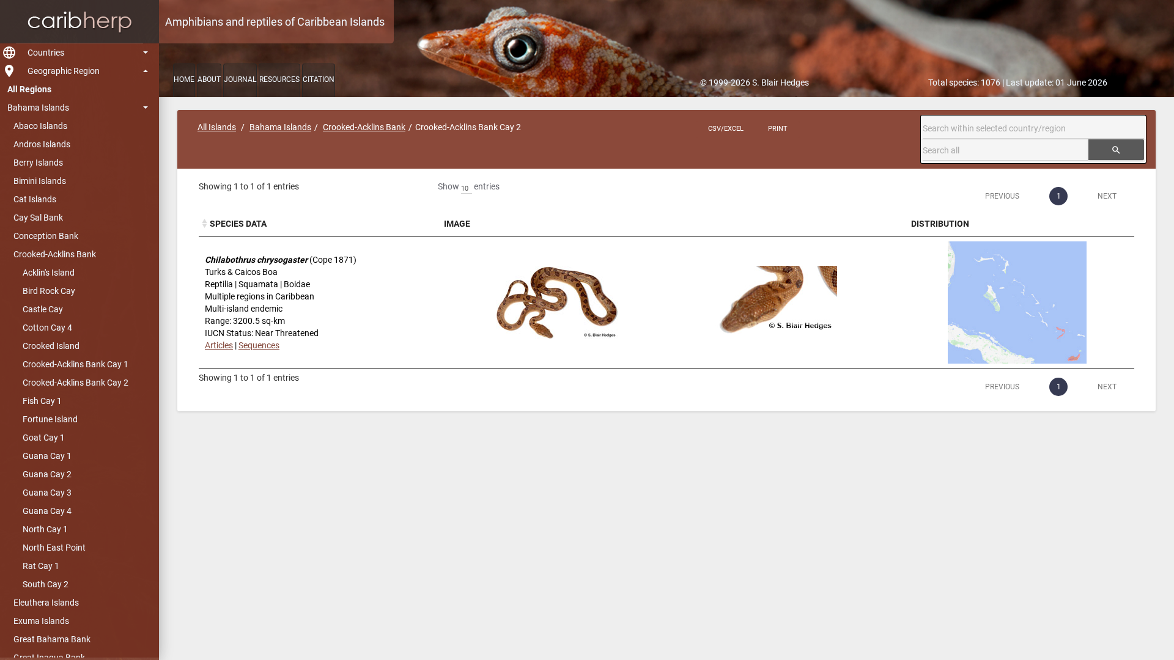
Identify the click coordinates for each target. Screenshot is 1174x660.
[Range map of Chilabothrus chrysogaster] (1017, 302)
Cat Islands (34, 199)
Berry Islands (38, 162)
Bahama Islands (38, 107)
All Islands (217, 127)
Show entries (469, 186)
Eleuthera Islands (46, 602)
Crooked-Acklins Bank (54, 254)
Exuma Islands (41, 621)
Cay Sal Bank (38, 217)
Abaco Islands (40, 126)
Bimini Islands (39, 181)
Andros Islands (41, 144)
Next (1107, 196)
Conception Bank (45, 236)
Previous (1002, 196)
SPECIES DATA (238, 224)
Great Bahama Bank (51, 639)
